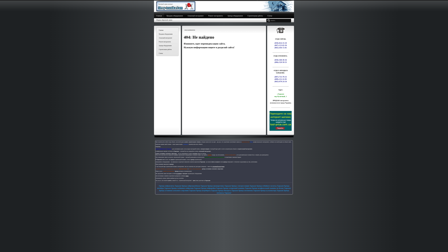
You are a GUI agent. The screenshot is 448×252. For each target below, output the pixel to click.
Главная (161, 30)
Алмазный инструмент (165, 38)
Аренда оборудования (165, 45)
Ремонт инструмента (165, 42)
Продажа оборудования (166, 34)
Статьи (161, 53)
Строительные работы (165, 49)
